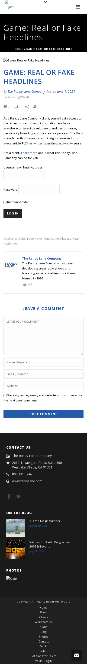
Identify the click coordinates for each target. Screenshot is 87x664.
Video (43, 651)
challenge (10, 238)
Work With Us (43, 622)
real (75, 238)
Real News (10, 243)
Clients (43, 617)
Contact (44, 641)
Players (65, 238)
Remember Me (17, 202)
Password (10, 189)
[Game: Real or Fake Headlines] (43, 60)
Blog (44, 632)
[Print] (37, 106)
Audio (44, 627)
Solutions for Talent (43, 656)
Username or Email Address (23, 167)
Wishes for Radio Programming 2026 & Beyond (51, 544)
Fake (22, 238)
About (43, 612)
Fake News (34, 238)
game (54, 238)
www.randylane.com (27, 481)
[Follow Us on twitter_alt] (18, 497)
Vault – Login (43, 661)
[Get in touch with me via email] (30, 286)
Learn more (29, 153)
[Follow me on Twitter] (25, 286)
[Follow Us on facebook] (9, 497)
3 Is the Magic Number (44, 521)
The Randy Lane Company (26, 91)
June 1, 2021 (66, 91)
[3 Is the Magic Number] (15, 528)
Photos (43, 637)
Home (19, 49)
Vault (43, 646)
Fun (46, 238)
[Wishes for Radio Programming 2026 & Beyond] (15, 549)
